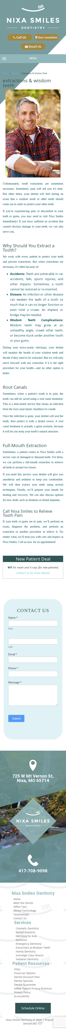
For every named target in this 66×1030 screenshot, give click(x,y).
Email (12, 654)
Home (6, 73)
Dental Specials (23, 981)
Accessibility (21, 996)
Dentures (21, 940)
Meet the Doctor (23, 903)
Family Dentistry (26, 951)
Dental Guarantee (25, 984)
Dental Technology (24, 910)
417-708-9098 (33, 870)
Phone (13, 668)
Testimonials (21, 914)
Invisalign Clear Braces (30, 955)
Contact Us (20, 918)
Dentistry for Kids (26, 936)
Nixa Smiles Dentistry (33, 893)
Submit (16, 718)
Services (15, 73)
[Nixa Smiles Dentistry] (33, 17)
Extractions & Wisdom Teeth (33, 947)
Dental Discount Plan (27, 977)
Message (14, 682)
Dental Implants (25, 932)
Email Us (34, 47)
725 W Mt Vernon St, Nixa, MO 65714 (33, 778)
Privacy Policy (22, 992)
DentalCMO (30, 1023)
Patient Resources (30, 963)
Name (12, 617)
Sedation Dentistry (27, 959)
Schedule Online (33, 1008)
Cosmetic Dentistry (27, 928)
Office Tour (20, 906)
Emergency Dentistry (28, 943)
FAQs (17, 969)
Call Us (21, 37)
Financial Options (25, 973)
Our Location (47, 37)
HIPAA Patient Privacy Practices (33, 988)
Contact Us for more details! (33, 573)
